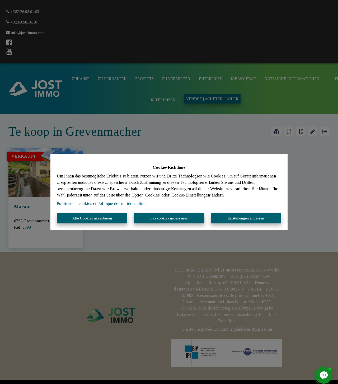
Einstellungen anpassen (246, 218)
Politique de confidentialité (120, 203)
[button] (323, 375)
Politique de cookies (74, 203)
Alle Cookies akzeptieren (92, 218)
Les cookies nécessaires (169, 218)
